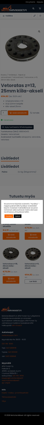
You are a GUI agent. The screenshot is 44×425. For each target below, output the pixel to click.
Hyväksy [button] (9, 216)
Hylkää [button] (17, 216)
